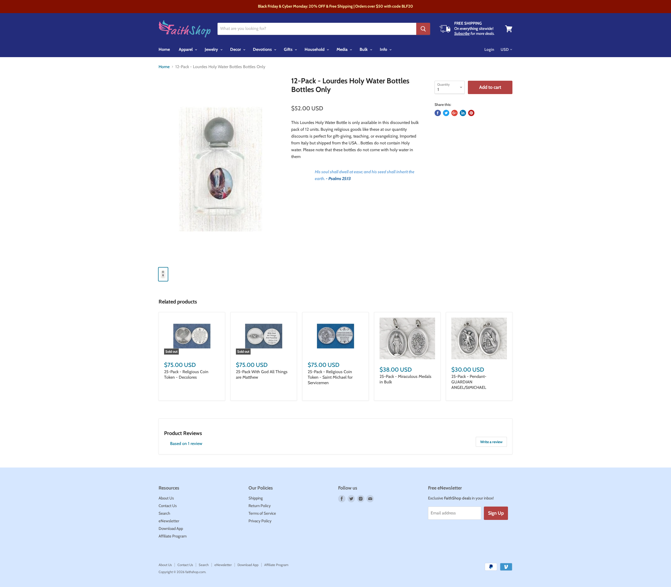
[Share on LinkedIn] (463, 113)
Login (489, 49)
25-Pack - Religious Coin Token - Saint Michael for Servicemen (330, 377)
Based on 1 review (186, 443)
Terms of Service (262, 513)
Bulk (364, 49)
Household (315, 49)
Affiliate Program (173, 536)
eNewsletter (169, 521)
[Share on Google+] (454, 113)
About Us (166, 498)
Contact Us (168, 505)
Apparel (186, 49)
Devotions (263, 49)
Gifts (289, 49)
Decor (236, 49)
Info (384, 49)
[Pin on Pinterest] (471, 113)
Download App (171, 528)
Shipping (255, 498)
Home (164, 49)
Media (343, 49)
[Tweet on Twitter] (446, 113)
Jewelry (212, 49)
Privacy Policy (260, 521)
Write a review (491, 441)
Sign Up (496, 513)
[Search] (423, 29)
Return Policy (259, 505)
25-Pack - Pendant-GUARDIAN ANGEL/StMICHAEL (468, 382)
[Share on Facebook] (438, 113)
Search (164, 513)
